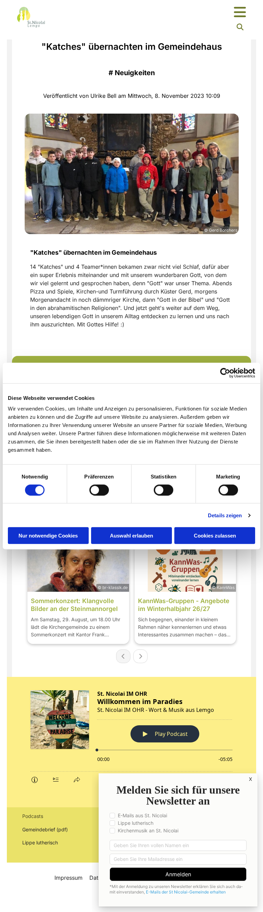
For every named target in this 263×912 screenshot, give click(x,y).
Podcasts (32, 816)
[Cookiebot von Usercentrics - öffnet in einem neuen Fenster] (225, 373)
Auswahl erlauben (131, 536)
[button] (171, 12)
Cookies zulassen (215, 536)
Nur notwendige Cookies (48, 536)
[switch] (99, 489)
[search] (240, 27)
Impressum (68, 877)
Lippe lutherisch (40, 842)
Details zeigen (225, 515)
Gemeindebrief (38, 829)
